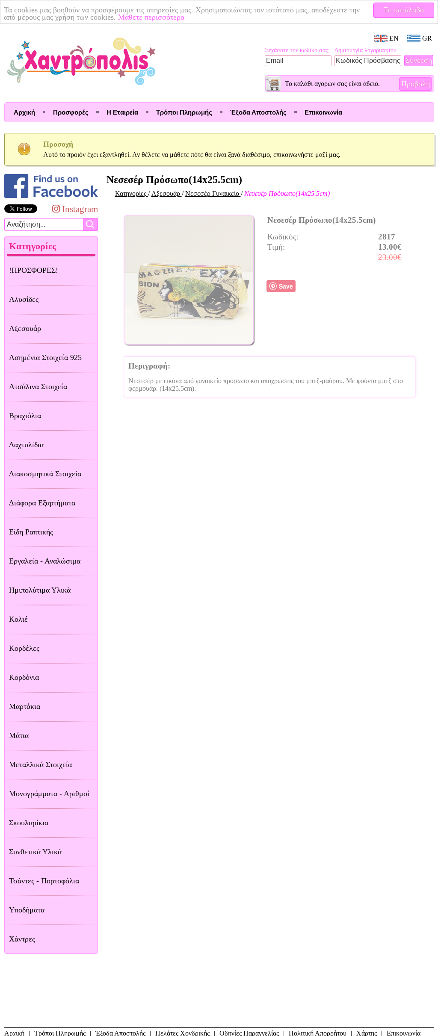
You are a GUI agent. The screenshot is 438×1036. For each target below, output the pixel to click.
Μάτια (19, 735)
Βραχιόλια (25, 415)
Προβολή (415, 84)
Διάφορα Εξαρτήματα (42, 503)
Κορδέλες (24, 648)
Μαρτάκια (24, 706)
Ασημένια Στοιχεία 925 (45, 357)
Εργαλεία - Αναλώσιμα (44, 561)
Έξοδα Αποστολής (258, 112)
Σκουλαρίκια (28, 822)
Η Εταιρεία (122, 112)
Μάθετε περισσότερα (151, 17)
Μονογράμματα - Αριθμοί (49, 793)
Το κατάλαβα (404, 10)
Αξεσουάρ (25, 328)
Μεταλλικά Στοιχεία (40, 764)
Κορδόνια (24, 677)
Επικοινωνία (323, 112)
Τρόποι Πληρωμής (184, 112)
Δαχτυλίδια (26, 444)
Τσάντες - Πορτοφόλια (44, 881)
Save (286, 286)
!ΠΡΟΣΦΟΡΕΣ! (33, 270)
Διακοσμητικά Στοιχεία (45, 473)
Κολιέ (18, 619)
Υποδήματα (26, 910)
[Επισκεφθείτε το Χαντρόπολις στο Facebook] (51, 197)
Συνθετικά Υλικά (35, 851)
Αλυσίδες (23, 299)
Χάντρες (22, 939)
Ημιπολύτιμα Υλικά (40, 590)
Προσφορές (71, 112)
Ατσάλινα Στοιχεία (38, 386)
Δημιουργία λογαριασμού (365, 50)
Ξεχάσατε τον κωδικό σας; (297, 50)
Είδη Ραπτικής (31, 532)
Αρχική (24, 112)
